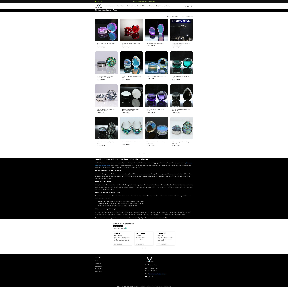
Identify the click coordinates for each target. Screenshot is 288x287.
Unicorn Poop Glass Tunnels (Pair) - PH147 (156, 76)
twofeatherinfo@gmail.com (157, 274)
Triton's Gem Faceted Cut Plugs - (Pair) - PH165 (181, 77)
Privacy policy (150, 286)
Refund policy (143, 286)
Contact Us (98, 263)
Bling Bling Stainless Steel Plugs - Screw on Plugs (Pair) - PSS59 (106, 110)
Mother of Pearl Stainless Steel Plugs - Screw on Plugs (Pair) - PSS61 (130, 110)
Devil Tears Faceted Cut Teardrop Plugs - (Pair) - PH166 (181, 110)
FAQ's (96, 261)
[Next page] (148, 153)
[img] (144, 226)
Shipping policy (167, 286)
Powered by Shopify (134, 286)
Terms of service (158, 286)
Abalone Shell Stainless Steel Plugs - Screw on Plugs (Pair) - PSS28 (105, 77)
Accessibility (98, 271)
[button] (121, 5)
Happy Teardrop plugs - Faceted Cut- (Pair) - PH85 (131, 77)
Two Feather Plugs (125, 286)
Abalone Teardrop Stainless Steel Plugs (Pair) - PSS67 (180, 142)
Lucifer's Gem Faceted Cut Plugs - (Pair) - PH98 (131, 44)
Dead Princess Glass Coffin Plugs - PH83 (156, 43)
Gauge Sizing (98, 266)
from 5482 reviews (119, 228)
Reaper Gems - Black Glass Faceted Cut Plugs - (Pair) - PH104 (181, 44)
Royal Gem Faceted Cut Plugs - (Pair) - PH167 (155, 110)
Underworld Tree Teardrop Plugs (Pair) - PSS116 (106, 142)
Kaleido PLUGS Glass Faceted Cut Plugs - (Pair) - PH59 (156, 142)
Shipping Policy (99, 268)
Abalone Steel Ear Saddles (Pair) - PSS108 (131, 142)
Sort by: (169, 16)
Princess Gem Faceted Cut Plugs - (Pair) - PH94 (106, 44)
